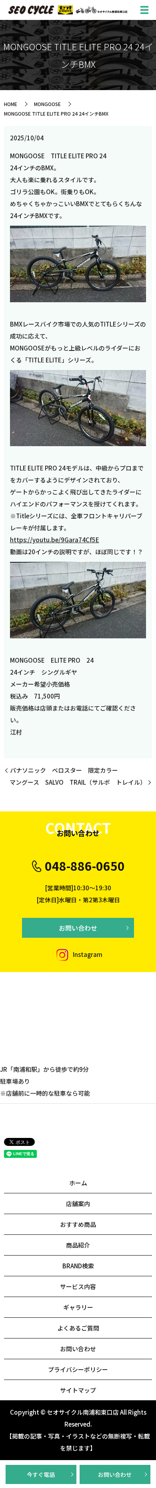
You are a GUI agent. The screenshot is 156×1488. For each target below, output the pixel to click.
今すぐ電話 (41, 1474)
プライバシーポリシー (78, 1369)
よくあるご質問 (78, 1328)
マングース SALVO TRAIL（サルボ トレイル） (78, 782)
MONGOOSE (47, 103)
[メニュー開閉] (144, 10)
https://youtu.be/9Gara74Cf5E (54, 539)
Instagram (87, 954)
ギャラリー (78, 1307)
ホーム (78, 1183)
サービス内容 (78, 1286)
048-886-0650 (85, 865)
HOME (10, 103)
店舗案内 (78, 1203)
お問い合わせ (115, 1474)
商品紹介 (78, 1245)
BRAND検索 (78, 1266)
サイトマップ (78, 1390)
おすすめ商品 (78, 1224)
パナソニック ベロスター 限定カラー (64, 770)
